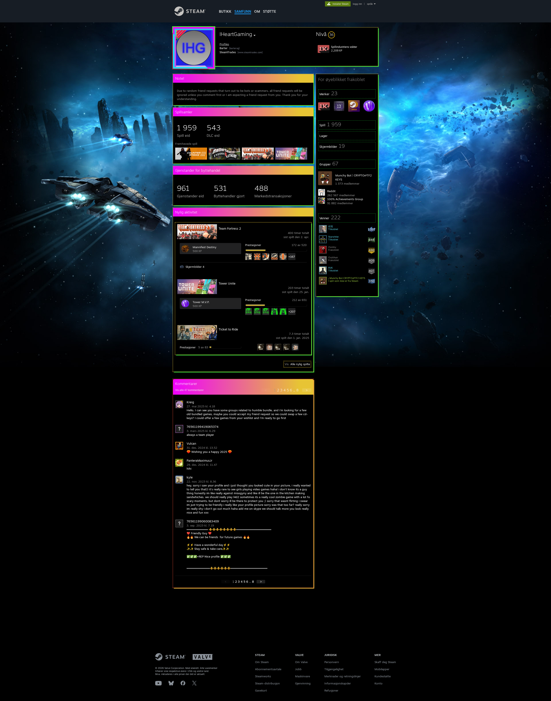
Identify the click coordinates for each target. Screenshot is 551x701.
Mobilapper (382, 669)
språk (370, 3)
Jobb (298, 669)
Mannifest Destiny (204, 247)
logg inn (357, 3)
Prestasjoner (253, 245)
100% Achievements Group (345, 199)
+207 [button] (291, 311)
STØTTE (269, 11)
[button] (347, 34)
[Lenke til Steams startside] (190, 15)
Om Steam (262, 662)
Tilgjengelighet (334, 669)
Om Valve (301, 662)
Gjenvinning (303, 683)
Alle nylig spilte (300, 364)
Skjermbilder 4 (195, 266)
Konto (378, 683)
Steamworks (263, 676)
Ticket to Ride (228, 329)
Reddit (331, 191)
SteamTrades (228, 52)
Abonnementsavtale (268, 669)
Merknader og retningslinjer (342, 676)
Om (257, 11)
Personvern (331, 662)
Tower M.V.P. (201, 302)
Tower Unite (227, 283)
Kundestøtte (383, 676)
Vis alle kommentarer (189, 390)
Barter (224, 48)
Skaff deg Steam (385, 662)
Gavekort (261, 690)
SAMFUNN (242, 11)
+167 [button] (291, 256)
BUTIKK (225, 11)
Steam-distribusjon (267, 683)
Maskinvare (302, 676)
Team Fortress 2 (230, 228)
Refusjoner (331, 690)
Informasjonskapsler (337, 683)
